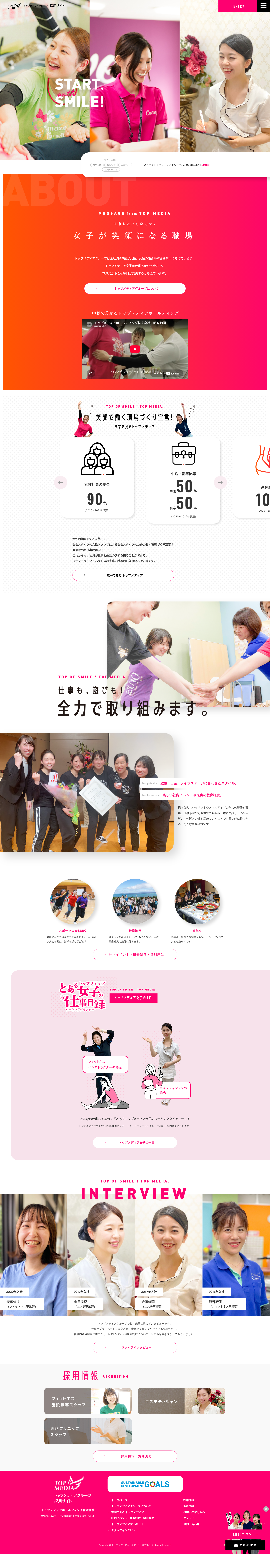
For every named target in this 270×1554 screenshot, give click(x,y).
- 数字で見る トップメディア (126, 1513)
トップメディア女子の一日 (136, 1143)
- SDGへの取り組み (192, 1513)
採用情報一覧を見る (136, 1457)
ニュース (109, 164)
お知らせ (94, 164)
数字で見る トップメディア (125, 576)
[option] (175, 162)
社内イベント (125, 164)
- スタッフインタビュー (123, 1531)
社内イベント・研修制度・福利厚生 (136, 955)
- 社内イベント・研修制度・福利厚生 (131, 1519)
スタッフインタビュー (136, 1348)
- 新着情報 (187, 1507)
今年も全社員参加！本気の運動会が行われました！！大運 (177, 162)
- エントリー (188, 1519)
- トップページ (117, 1501)
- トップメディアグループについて (129, 1507)
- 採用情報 (187, 1501)
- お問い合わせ (189, 1525)
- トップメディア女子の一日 (125, 1525)
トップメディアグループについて (136, 288)
